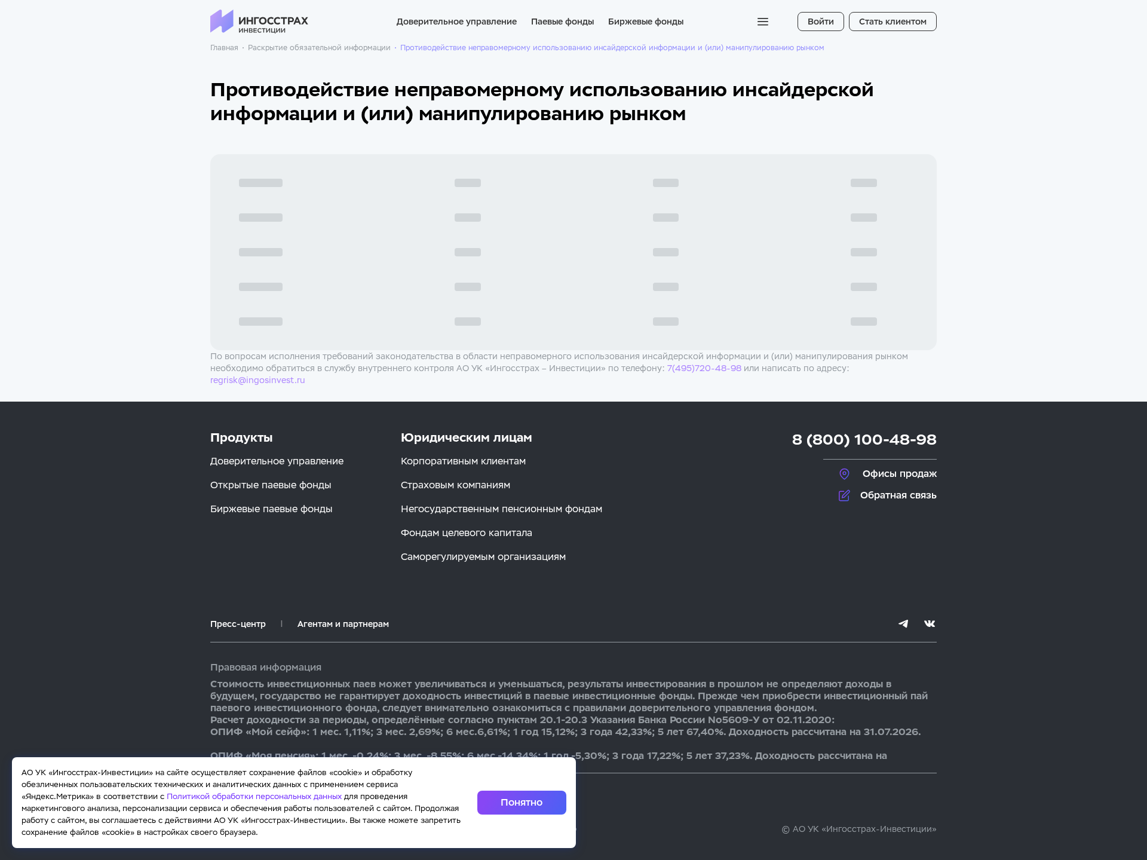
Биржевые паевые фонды (271, 509)
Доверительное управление (457, 21)
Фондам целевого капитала (466, 533)
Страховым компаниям (455, 485)
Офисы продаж (900, 473)
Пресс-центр (238, 624)
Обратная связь (898, 495)
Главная (224, 48)
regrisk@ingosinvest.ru (257, 380)
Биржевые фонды (645, 21)
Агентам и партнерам (343, 624)
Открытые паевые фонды (271, 485)
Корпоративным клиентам (463, 461)
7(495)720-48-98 (704, 368)
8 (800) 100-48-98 (864, 439)
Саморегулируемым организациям (483, 556)
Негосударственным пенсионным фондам (501, 509)
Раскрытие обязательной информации (319, 48)
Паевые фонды (562, 21)
